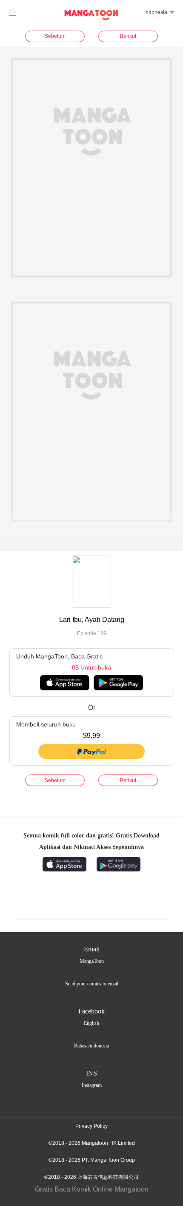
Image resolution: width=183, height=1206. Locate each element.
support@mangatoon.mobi (91, 971)
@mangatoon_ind (91, 1095)
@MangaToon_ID (91, 1055)
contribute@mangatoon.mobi (92, 993)
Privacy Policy (91, 1126)
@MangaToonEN (91, 1033)
